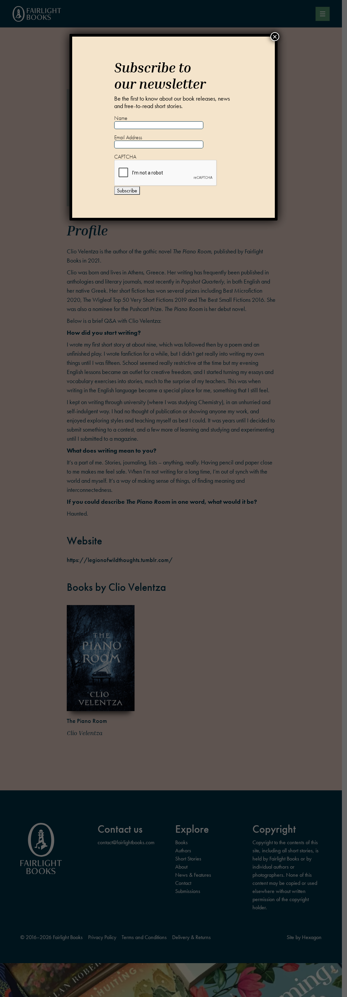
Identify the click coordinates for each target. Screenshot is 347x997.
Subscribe (127, 190)
